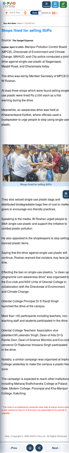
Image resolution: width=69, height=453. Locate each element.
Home (19, 23)
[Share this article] (39, 448)
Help (7, 436)
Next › (56, 448)
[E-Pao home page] (30, 448)
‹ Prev (13, 448)
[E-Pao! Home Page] (9, 4)
